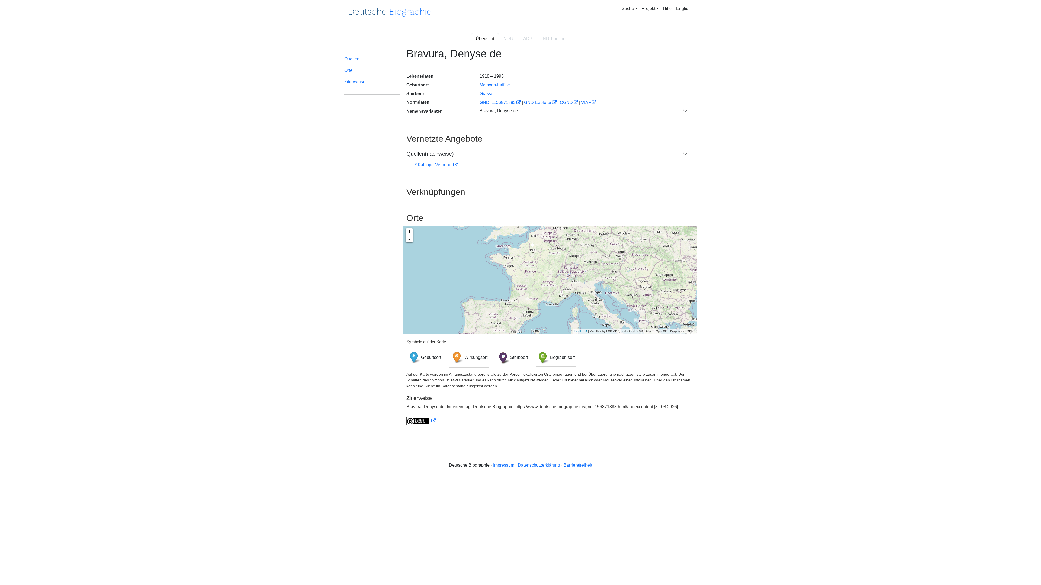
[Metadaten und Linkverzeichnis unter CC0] (421, 420)
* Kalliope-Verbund (433, 164)
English (683, 8)
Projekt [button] (648, 8)
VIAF (586, 102)
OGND (566, 102)
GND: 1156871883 (498, 102)
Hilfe (667, 8)
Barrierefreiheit (578, 465)
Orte (348, 70)
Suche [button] (628, 8)
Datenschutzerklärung (539, 465)
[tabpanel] (520, 239)
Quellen (351, 59)
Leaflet (578, 331)
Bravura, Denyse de (499, 110)
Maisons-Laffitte (495, 85)
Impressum (503, 465)
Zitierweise (354, 81)
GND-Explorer (537, 102)
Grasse (486, 93)
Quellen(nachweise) (430, 154)
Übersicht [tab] (485, 38)
